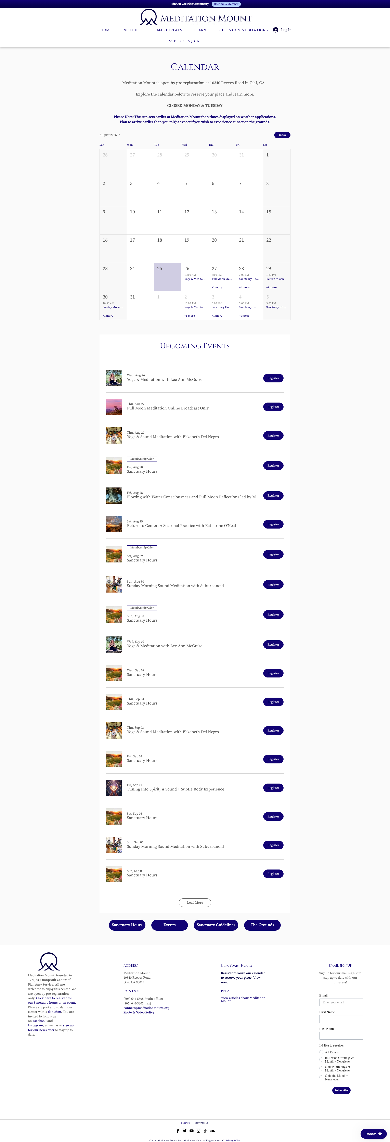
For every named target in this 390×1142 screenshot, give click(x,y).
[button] (113, 163)
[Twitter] (184, 1130)
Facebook (40, 1021)
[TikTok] (205, 1130)
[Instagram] (198, 1130)
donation (54, 1012)
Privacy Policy (233, 1140)
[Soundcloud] (212, 1130)
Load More (195, 903)
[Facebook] (177, 1130)
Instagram (35, 1025)
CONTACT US (201, 1123)
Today (282, 135)
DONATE (186, 1123)
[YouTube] (191, 1130)
